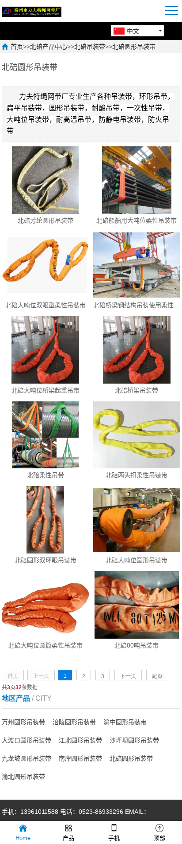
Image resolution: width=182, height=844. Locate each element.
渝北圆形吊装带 (23, 776)
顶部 (159, 838)
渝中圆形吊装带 (125, 722)
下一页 (128, 676)
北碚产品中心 (48, 46)
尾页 (157, 676)
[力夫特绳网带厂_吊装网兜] (31, 11)
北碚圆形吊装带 (133, 46)
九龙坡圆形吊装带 (26, 758)
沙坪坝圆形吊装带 (134, 740)
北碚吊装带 (89, 46)
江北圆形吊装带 (80, 740)
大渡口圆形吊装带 (26, 740)
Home (22, 838)
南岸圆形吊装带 (80, 758)
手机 (114, 838)
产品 (68, 838)
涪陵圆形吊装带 (74, 722)
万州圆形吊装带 (23, 722)
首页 (17, 46)
